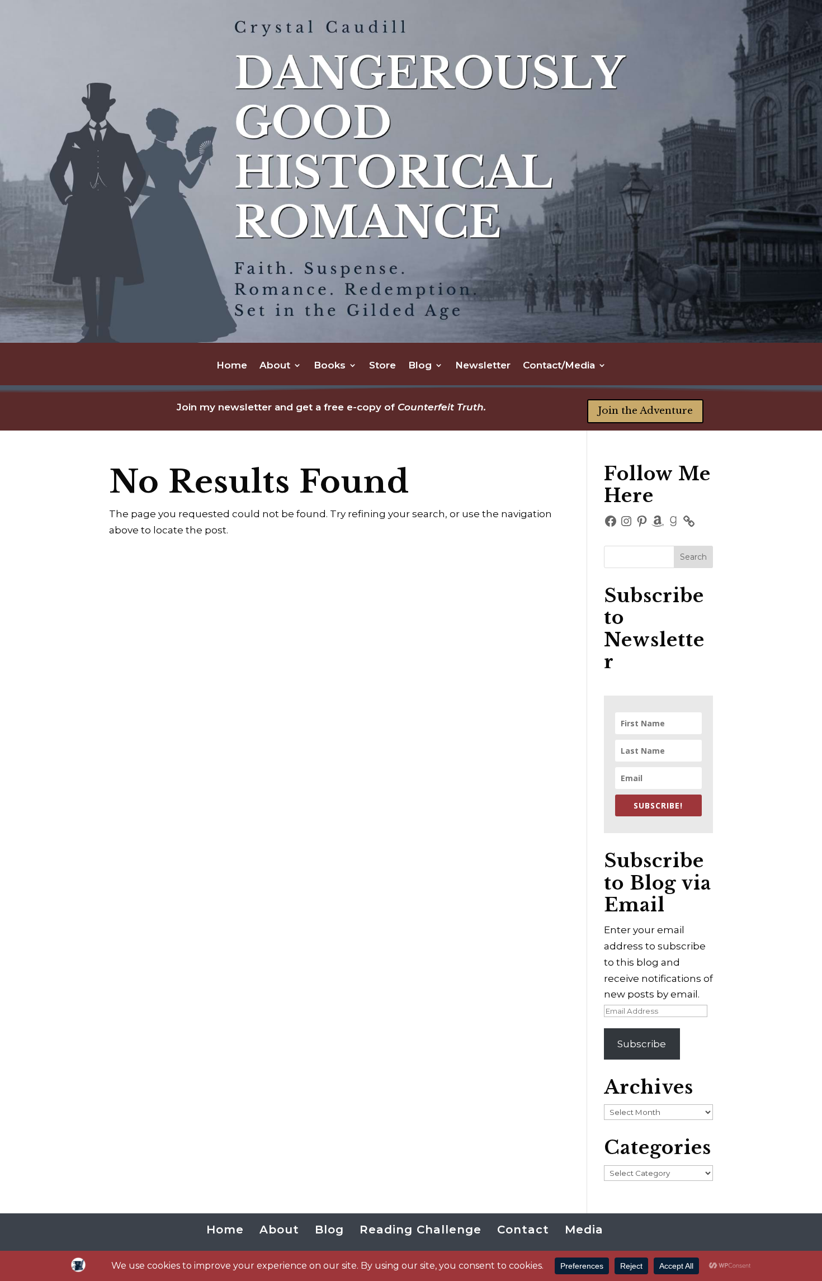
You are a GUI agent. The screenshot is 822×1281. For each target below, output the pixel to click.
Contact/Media (559, 366)
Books (330, 366)
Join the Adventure (645, 411)
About (274, 366)
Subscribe (641, 1044)
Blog (420, 366)
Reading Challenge (420, 1229)
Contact (523, 1229)
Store (382, 366)
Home (231, 366)
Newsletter (483, 366)
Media (584, 1229)
